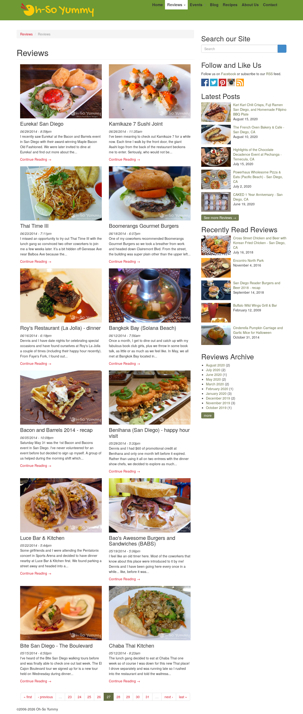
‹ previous (45, 696)
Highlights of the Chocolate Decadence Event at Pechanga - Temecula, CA (257, 154)
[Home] (57, 10)
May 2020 (213, 379)
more (208, 415)
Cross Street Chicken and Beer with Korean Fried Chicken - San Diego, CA (259, 243)
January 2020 (216, 393)
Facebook (228, 73)
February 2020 (217, 388)
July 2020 (213, 369)
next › (169, 696)
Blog (214, 4)
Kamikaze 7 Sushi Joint (136, 123)
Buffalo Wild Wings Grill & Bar (255, 305)
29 (128, 696)
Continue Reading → (35, 159)
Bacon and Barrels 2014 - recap (56, 429)
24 (79, 696)
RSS (269, 73)
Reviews (175, 4)
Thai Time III (34, 225)
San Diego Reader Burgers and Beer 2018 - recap (256, 285)
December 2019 (218, 398)
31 (147, 696)
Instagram (231, 82)
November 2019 (218, 402)
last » (183, 696)
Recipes (230, 4)
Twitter (214, 82)
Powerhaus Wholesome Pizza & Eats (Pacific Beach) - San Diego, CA (258, 177)
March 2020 (215, 384)
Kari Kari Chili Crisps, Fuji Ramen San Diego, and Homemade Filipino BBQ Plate (259, 109)
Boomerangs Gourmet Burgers (144, 225)
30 (138, 696)
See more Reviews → (220, 217)
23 (70, 696)
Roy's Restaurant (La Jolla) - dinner (60, 327)
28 (118, 696)
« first (28, 696)
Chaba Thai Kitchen (131, 645)
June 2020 (214, 374)
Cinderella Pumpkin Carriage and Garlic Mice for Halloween (258, 330)
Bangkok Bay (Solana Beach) (142, 327)
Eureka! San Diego (41, 123)
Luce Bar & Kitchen (42, 537)
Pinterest (222, 82)
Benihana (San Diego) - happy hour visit (149, 432)
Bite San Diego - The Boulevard (56, 645)
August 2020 (215, 365)
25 (89, 696)
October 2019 (216, 407)
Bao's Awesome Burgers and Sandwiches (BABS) (142, 540)
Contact (270, 4)
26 (99, 696)
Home (157, 4)
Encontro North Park (248, 260)
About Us (250, 4)
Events (196, 4)
